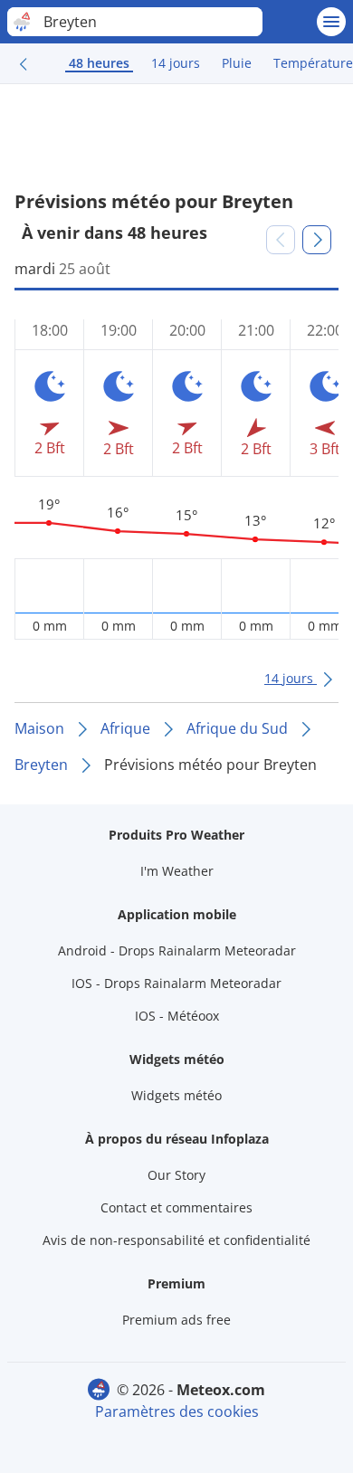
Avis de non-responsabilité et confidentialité (176, 1240)
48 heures (99, 62)
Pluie (237, 62)
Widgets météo (176, 1095)
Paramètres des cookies (177, 1411)
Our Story (176, 1174)
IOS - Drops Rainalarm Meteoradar (176, 983)
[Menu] (331, 21)
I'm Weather (177, 870)
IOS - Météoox (177, 1015)
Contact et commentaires (176, 1207)
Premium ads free (176, 1319)
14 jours (175, 62)
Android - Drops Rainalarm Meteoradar (177, 950)
